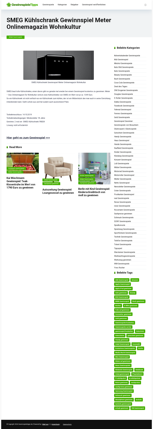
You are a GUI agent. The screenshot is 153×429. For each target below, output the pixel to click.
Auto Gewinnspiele (122, 71)
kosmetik (136, 344)
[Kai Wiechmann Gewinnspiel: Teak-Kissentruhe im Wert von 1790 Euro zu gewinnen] (23, 163)
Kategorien (62, 4)
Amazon (135, 280)
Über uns (45, 424)
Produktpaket (120, 378)
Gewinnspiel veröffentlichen (94, 4)
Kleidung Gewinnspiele (123, 156)
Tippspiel (118, 248)
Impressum (55, 424)
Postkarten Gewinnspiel (124, 194)
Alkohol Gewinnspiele (123, 63)
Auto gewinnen (121, 293)
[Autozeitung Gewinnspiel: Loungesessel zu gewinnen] (58, 169)
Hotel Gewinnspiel (122, 344)
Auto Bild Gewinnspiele (124, 67)
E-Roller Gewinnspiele (123, 98)
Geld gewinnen (121, 318)
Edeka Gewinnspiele (122, 102)
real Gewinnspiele (121, 198)
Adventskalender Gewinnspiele (127, 55)
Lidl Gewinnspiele (121, 163)
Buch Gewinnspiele (122, 79)
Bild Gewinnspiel (121, 297)
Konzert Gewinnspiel (122, 160)
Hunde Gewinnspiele (122, 144)
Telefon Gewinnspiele (123, 240)
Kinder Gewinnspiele (86, 175)
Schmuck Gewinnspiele (124, 217)
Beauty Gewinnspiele (123, 75)
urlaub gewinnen (121, 408)
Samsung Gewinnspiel (124, 391)
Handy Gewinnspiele (122, 136)
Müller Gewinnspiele (122, 179)
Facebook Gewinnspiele (124, 106)
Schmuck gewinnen (122, 395)
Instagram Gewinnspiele (16, 168)
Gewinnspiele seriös (123, 327)
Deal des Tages (120, 86)
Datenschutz (67, 424)
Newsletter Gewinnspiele (124, 186)
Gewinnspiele (48, 4)
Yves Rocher (119, 267)
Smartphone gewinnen (124, 400)
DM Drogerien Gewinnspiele (126, 90)
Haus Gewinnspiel (121, 140)
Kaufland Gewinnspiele (123, 148)
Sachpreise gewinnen (51, 183)
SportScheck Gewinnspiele (125, 233)
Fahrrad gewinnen (122, 310)
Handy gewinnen (121, 340)
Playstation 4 (137, 374)
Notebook (139, 370)
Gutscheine (119, 335)
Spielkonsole (119, 225)
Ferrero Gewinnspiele (123, 113)
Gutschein (140, 331)
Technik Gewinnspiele (123, 237)
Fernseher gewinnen (123, 314)
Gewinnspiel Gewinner (123, 121)
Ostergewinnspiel (122, 374)
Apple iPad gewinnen (123, 288)
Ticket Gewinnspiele (122, 244)
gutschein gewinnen (135, 335)
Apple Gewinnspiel (122, 284)
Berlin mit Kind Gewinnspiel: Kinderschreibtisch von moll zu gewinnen (94, 192)
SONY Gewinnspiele (122, 221)
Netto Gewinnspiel (122, 183)
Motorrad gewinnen (122, 361)
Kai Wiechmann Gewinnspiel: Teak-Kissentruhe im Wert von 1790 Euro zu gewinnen (21, 183)
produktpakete (134, 378)
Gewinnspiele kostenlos (124, 323)
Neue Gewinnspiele (122, 365)
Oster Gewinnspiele (122, 190)
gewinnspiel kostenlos (124, 331)
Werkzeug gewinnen (122, 260)
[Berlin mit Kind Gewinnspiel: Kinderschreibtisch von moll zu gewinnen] (94, 168)
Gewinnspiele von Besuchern (126, 125)
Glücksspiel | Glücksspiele (125, 129)
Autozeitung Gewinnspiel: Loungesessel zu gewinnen (58, 191)
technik (139, 400)
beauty (132, 293)
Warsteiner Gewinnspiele (124, 252)
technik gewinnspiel (123, 404)
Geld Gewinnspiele (122, 117)
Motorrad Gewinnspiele (124, 171)
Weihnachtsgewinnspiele (124, 256)
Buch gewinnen (138, 301)
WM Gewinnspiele (121, 264)
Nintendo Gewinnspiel (123, 370)
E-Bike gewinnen (130, 305)
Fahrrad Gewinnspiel (122, 109)
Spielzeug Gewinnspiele (124, 229)
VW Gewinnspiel (138, 408)
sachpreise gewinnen (123, 387)
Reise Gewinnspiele (122, 202)
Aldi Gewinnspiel (121, 59)
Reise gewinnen (121, 382)
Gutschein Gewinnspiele (124, 133)
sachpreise (135, 382)
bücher (118, 305)
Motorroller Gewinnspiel (124, 175)
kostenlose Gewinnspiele (125, 348)
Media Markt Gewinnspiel (125, 352)
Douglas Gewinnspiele (123, 94)
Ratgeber (74, 4)
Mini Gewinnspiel (122, 357)
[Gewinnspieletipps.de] (22, 4)
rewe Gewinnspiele (122, 206)
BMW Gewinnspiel (122, 301)
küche (140, 348)
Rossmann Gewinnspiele (124, 210)
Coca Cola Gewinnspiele (124, 82)
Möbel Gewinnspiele (15, 37)
